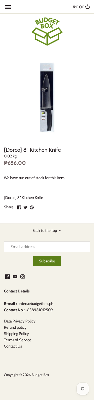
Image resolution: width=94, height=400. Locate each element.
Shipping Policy (16, 333)
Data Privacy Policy (20, 321)
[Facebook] (7, 276)
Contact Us (13, 346)
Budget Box (40, 375)
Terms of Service (17, 340)
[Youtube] (15, 276)
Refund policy (15, 327)
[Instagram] (22, 276)
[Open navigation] (8, 7)
